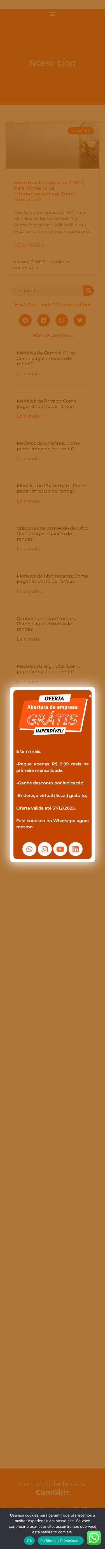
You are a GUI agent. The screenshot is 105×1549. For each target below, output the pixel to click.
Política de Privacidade (60, 1540)
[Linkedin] (76, 849)
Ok (29, 1540)
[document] (52, 774)
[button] (90, 696)
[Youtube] (60, 849)
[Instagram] (45, 849)
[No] (96, 1528)
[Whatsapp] (29, 849)
